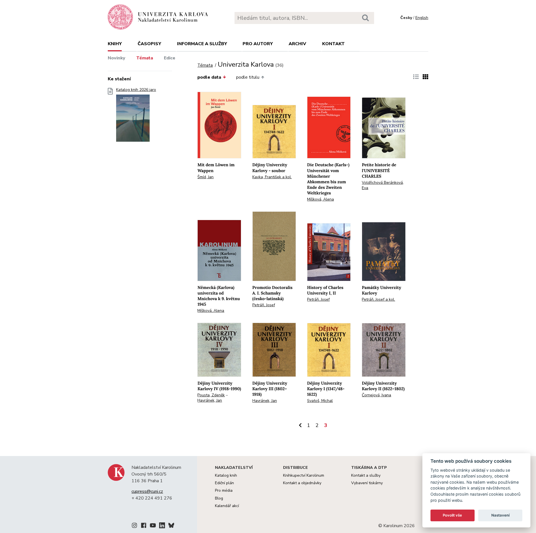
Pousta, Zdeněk (211, 395)
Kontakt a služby (366, 475)
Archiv (297, 44)
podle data (209, 77)
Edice (169, 58)
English (421, 17)
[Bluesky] (171, 526)
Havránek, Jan (209, 400)
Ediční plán (224, 483)
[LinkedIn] (162, 526)
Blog (219, 498)
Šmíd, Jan (205, 177)
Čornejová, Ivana (376, 395)
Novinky (116, 58)
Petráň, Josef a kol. (378, 299)
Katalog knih (226, 475)
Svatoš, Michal (320, 400)
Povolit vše (452, 515)
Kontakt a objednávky (302, 483)
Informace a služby (202, 44)
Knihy (115, 44)
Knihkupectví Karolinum (303, 475)
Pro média (224, 490)
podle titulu (247, 77)
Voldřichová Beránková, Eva (383, 185)
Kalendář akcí (227, 505)
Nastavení (500, 515)
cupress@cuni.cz (147, 491)
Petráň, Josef (263, 305)
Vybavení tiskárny (367, 483)
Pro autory (258, 44)
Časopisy (149, 44)
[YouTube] (153, 526)
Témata (144, 58)
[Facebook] (144, 526)
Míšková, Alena (320, 199)
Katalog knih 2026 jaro (136, 89)
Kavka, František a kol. (272, 177)
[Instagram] (134, 526)
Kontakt (333, 44)
